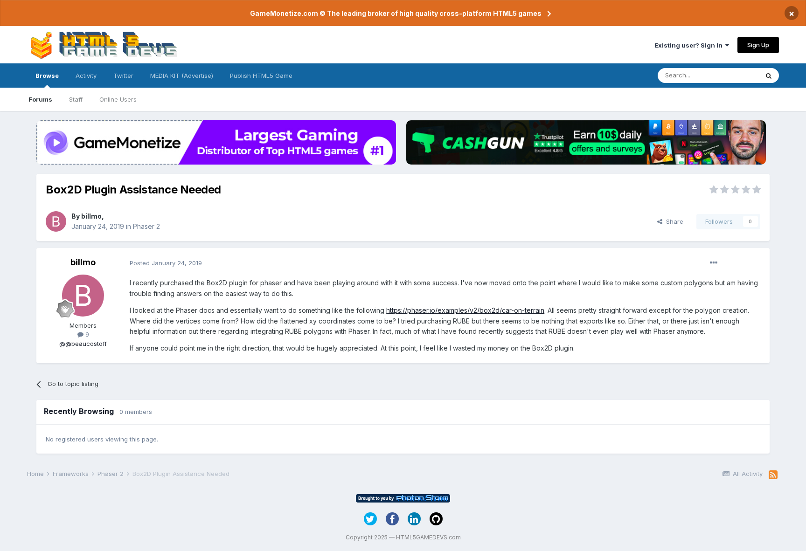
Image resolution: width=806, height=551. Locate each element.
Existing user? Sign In (689, 45)
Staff (76, 99)
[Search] (768, 75)
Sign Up (758, 44)
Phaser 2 (146, 226)
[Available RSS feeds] (773, 475)
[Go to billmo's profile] (56, 221)
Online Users (118, 99)
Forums (40, 99)
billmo (91, 216)
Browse (47, 75)
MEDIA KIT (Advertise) (181, 75)
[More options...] (713, 263)
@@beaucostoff (83, 343)
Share (672, 221)
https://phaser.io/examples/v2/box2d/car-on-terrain (465, 310)
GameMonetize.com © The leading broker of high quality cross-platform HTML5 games (396, 13)
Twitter (123, 75)
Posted (166, 263)
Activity (86, 75)
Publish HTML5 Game (261, 75)
